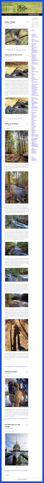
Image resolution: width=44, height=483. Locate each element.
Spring (33, 131)
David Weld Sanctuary (35, 63)
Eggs (32, 70)
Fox (32, 80)
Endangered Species (35, 71)
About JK (9, 14)
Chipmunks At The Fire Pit (13, 55)
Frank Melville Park (35, 81)
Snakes (33, 129)
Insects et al (34, 88)
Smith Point (34, 127)
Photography (34, 116)
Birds (13, 49)
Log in (33, 156)
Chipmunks (33, 56)
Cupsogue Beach (34, 62)
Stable (33, 133)
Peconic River (34, 115)
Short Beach (34, 125)
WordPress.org (34, 160)
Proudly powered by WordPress (22, 479)
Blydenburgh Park (35, 46)
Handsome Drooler (11, 372)
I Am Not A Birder (34, 87)
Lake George (23, 418)
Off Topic (15, 418)
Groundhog (33, 86)
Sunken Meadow (34, 138)
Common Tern (34, 58)
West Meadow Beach (35, 146)
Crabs (33, 61)
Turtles (33, 142)
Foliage (33, 77)
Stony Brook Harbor (35, 134)
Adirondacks (10, 49)
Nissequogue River (35, 107)
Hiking (21, 366)
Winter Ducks (34, 149)
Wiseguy (33, 150)
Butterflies (33, 49)
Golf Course (34, 85)
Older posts (7, 475)
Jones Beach (34, 90)
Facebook (33, 74)
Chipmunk (15, 118)
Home (6, 14)
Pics (12, 366)
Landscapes (14, 470)
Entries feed (34, 157)
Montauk (33, 101)
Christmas (33, 57)
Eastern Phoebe (10, 22)
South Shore (34, 130)
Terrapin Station (34, 141)
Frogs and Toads (34, 84)
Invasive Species (34, 89)
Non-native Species (35, 110)
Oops (32, 114)
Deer (32, 66)
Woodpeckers (34, 151)
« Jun (33, 26)
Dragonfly (33, 68)
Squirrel (33, 132)
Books (33, 48)
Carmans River (34, 52)
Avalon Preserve (34, 40)
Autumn (33, 39)
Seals (32, 124)
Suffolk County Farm (35, 136)
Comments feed (34, 159)
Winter (33, 148)
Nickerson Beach (34, 106)
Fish (32, 75)
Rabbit (33, 121)
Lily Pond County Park (35, 95)
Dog (20, 418)
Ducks (33, 69)
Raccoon (33, 122)
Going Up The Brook (11, 124)
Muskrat (33, 104)
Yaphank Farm (34, 152)
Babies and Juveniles (35, 41)
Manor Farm (34, 97)
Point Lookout (34, 120)
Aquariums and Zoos (35, 36)
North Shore (34, 112)
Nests (32, 105)
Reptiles (33, 123)
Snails (33, 128)
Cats (32, 53)
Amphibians (34, 35)
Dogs (12, 418)
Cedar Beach (34, 54)
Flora (32, 76)
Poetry (33, 119)
